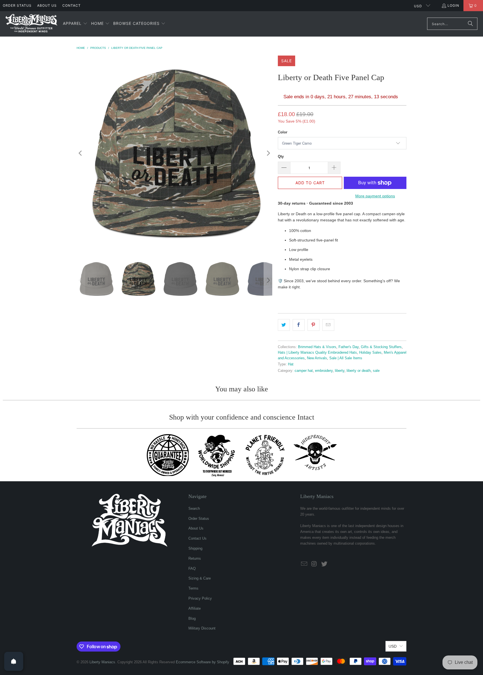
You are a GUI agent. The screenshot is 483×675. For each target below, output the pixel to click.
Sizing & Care (199, 578)
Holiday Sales (370, 353)
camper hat (304, 371)
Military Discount (202, 628)
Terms (193, 588)
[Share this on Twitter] (284, 325)
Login (453, 5)
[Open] (13, 661)
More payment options (375, 196)
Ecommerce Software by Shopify (202, 662)
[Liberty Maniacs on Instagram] (314, 564)
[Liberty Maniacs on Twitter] (324, 564)
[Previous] (80, 153)
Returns (194, 558)
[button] (75, 23)
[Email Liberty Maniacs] (304, 564)
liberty (339, 371)
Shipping (195, 548)
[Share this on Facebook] (299, 325)
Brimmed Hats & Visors (317, 347)
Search (194, 508)
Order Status (17, 5)
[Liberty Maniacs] (31, 24)
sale (376, 371)
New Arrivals (317, 358)
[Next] (268, 153)
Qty (281, 156)
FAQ (192, 568)
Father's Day (348, 347)
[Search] (470, 24)
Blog (192, 618)
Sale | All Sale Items (345, 358)
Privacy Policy (200, 598)
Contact (71, 5)
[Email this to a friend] (328, 325)
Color (282, 132)
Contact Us (197, 538)
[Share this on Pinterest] (313, 325)
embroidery (324, 371)
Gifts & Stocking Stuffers (381, 347)
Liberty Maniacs (102, 662)
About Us (47, 5)
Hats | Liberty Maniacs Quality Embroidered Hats (317, 353)
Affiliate (194, 608)
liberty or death (359, 371)
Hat (290, 364)
